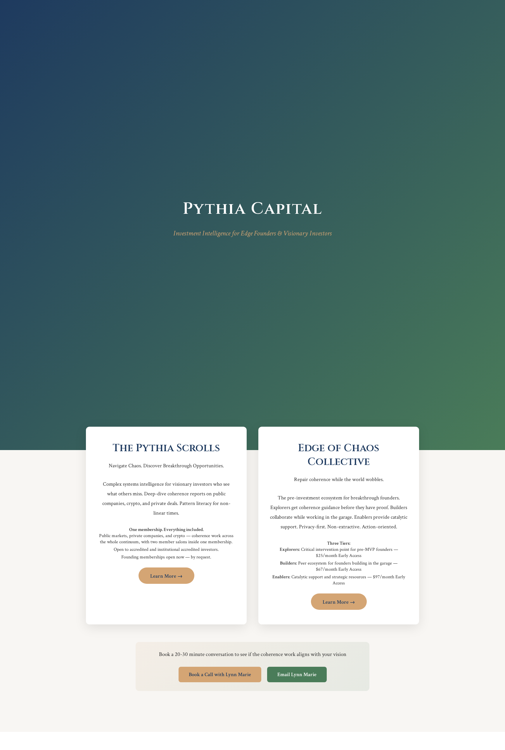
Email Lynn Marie (297, 674)
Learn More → (166, 576)
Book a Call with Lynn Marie (220, 674)
